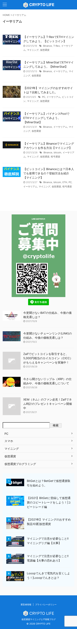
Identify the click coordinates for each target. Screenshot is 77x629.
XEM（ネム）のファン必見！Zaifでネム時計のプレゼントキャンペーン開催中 (47, 404)
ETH (64, 182)
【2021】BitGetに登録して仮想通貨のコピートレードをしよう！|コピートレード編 (49, 502)
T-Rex (56, 45)
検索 (56, 425)
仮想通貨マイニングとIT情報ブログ (38, 619)
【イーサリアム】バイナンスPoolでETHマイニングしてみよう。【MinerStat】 (46, 118)
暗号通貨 (55, 156)
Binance (47, 45)
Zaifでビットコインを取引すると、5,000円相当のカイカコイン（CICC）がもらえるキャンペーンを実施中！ (48, 358)
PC (43, 96)
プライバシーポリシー (46, 604)
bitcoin (57, 152)
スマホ (8, 441)
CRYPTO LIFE (41, 4)
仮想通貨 (44, 49)
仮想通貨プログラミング (20, 464)
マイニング (33, 49)
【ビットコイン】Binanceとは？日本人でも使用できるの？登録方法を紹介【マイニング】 (48, 173)
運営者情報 (26, 604)
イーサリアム (60, 71)
